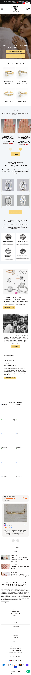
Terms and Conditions (15, 613)
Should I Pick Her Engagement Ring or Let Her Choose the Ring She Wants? (19, 559)
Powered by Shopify (15, 673)
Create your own (9, 307)
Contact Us (15, 637)
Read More (5, 602)
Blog (15, 617)
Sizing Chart (15, 635)
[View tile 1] (8, 240)
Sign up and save (15, 656)
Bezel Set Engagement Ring (15, 648)
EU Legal (15, 622)
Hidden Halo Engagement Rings (15, 652)
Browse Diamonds (15, 212)
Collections (15, 641)
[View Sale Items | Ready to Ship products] (22, 73)
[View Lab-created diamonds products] (9, 73)
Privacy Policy (15, 615)
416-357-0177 (7, 363)
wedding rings (18, 599)
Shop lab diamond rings (15, 51)
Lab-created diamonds (8, 82)
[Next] (20, 149)
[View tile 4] (23, 254)
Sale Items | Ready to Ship (22, 82)
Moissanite (22, 102)
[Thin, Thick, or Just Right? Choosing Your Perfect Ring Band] (5, 574)
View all (15, 154)
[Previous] (10, 149)
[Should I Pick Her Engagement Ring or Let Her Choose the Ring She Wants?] (5, 557)
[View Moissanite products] (22, 93)
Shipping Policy (15, 611)
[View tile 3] (8, 254)
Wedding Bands (8, 102)
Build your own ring (15, 55)
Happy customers (15, 619)
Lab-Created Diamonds (15, 646)
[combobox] (26, 3)
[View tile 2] (23, 240)
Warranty (15, 628)
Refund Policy (15, 609)
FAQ (15, 630)
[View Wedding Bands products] (9, 93)
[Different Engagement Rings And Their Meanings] (5, 566)
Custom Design (15, 626)
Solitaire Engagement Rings (15, 650)
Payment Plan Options (15, 633)
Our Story (15, 346)
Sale (15, 644)
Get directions (10, 377)
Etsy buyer (8, 524)
